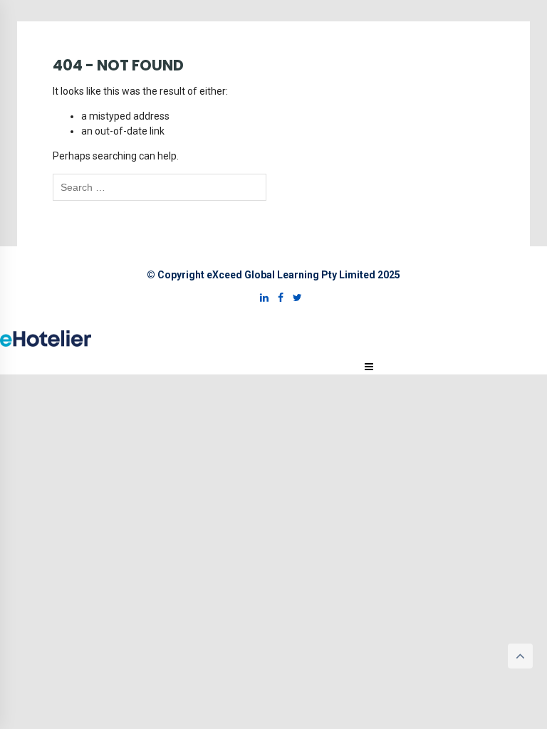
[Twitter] (294, 297)
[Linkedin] (261, 297)
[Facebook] (277, 297)
